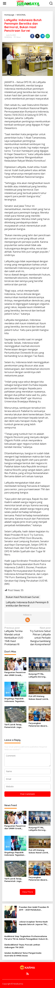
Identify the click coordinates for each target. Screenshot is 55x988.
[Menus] (4, 3)
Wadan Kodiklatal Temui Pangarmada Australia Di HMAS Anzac (22, 954)
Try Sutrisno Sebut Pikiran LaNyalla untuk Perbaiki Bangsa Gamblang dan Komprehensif (40, 636)
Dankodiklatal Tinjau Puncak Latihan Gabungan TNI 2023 (22, 946)
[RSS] (27, 620)
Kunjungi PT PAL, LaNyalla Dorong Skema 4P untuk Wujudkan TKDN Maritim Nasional (37, 675)
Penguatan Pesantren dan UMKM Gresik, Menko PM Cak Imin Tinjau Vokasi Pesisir (15, 673)
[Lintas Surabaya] (28, 3)
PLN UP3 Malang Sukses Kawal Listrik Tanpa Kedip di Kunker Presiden (39, 697)
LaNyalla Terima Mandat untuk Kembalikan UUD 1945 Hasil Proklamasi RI (13, 636)
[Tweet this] (37, 36)
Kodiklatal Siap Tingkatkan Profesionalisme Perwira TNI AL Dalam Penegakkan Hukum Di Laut (25, 937)
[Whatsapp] (47, 36)
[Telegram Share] (42, 36)
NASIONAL (8, 37)
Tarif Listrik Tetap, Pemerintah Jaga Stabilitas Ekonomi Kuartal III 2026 (13, 725)
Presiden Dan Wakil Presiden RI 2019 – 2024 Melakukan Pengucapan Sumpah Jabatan (34, 908)
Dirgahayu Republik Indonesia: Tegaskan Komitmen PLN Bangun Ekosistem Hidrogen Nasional (15, 700)
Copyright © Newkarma (12, 983)
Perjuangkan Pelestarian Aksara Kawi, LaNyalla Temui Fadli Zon (39, 724)
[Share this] (32, 36)
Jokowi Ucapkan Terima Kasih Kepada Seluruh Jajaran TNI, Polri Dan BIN (33, 923)
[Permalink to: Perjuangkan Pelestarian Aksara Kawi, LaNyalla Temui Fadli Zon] (40, 713)
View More (27, 891)
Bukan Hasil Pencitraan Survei (22, 597)
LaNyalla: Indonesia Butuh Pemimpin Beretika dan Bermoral (27, 604)
